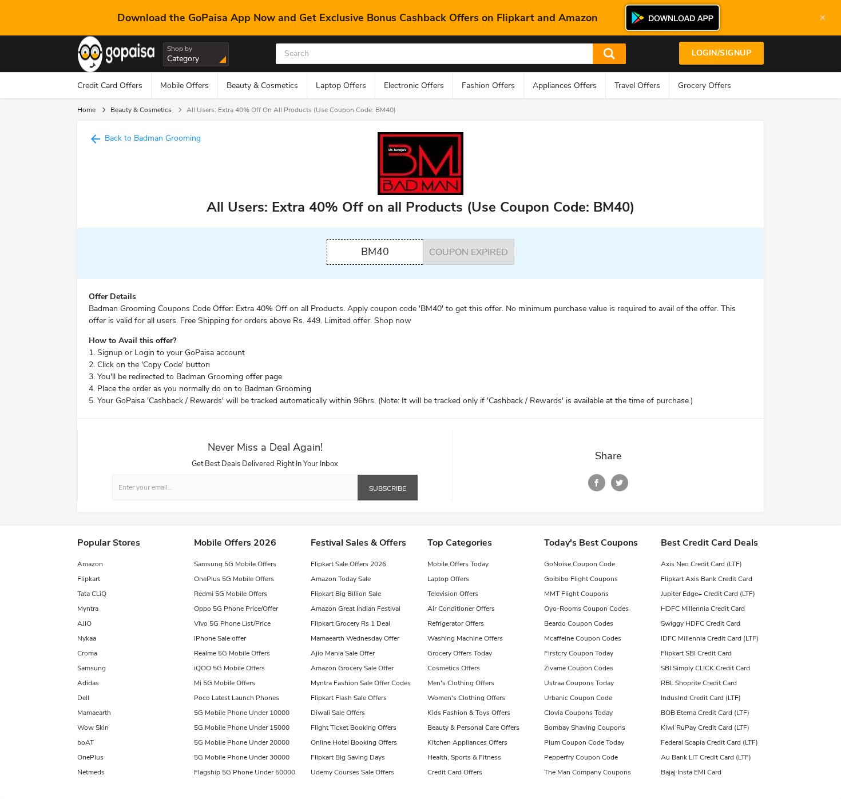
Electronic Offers (414, 85)
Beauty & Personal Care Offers (473, 727)
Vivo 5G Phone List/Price (232, 623)
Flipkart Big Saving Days (348, 757)
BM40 (375, 252)
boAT (85, 742)
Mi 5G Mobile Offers (224, 682)
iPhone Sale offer (220, 638)
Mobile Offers (184, 85)
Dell (83, 697)
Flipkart (88, 578)
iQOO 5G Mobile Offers (229, 668)
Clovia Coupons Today (578, 712)
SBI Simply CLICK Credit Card (705, 668)
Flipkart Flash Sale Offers (349, 697)
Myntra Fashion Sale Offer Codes (361, 682)
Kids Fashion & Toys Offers (468, 712)
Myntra (87, 608)
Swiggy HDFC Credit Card (700, 623)
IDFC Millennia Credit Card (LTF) (710, 638)
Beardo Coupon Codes (578, 623)
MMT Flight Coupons (576, 593)
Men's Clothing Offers (460, 682)
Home (86, 109)
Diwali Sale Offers (338, 712)
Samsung (91, 668)
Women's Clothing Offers (466, 697)
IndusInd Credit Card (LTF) (701, 697)
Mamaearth (94, 712)
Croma (87, 653)
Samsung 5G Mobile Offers (235, 564)
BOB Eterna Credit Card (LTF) (705, 712)
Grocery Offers (704, 85)
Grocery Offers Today (459, 653)
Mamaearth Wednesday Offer (355, 638)
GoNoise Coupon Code (579, 564)
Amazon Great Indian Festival (355, 608)
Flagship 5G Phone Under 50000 (244, 772)
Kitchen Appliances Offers (467, 742)
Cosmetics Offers (453, 668)
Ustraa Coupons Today (579, 682)
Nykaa (86, 638)
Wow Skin (93, 727)
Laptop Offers (341, 85)
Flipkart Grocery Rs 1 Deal (350, 623)
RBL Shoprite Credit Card (699, 682)
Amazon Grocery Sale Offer (352, 668)
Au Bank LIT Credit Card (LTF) (706, 757)
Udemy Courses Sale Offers (352, 772)
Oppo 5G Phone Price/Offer (236, 608)
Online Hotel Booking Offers (354, 742)
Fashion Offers (488, 85)
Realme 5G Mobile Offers (232, 653)
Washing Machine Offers (465, 638)
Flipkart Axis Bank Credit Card (706, 578)
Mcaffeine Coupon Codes (582, 638)
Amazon (90, 564)
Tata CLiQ (91, 593)
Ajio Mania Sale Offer (343, 653)
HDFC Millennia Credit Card (703, 608)
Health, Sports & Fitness (464, 757)
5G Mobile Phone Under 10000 (241, 712)
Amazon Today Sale (341, 578)
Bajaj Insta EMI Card (691, 772)
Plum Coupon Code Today (584, 742)
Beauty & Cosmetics (262, 85)
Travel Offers (637, 85)
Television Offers (452, 593)
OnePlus (90, 757)
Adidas (88, 682)
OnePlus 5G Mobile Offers (234, 578)
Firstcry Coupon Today (578, 653)
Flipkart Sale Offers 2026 (348, 564)
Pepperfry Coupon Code (581, 757)
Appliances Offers (565, 85)
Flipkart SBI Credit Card (696, 653)
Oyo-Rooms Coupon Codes (586, 608)
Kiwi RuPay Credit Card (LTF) (705, 727)
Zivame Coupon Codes (578, 668)
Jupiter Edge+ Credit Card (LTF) (708, 593)
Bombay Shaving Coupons (584, 727)
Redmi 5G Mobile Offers (230, 593)
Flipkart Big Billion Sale (346, 593)
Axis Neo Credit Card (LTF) (701, 564)
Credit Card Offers (109, 85)
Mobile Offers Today (458, 564)
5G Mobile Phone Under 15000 (241, 727)
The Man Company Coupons (587, 772)
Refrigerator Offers (455, 623)
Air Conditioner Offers (461, 608)
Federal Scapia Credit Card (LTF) (709, 742)
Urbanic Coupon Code (578, 697)
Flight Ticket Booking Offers (353, 727)
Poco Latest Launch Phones (236, 697)
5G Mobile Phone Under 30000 (241, 757)
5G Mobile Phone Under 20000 (241, 742)
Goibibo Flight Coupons (581, 578)
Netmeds (91, 772)
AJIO (84, 623)
